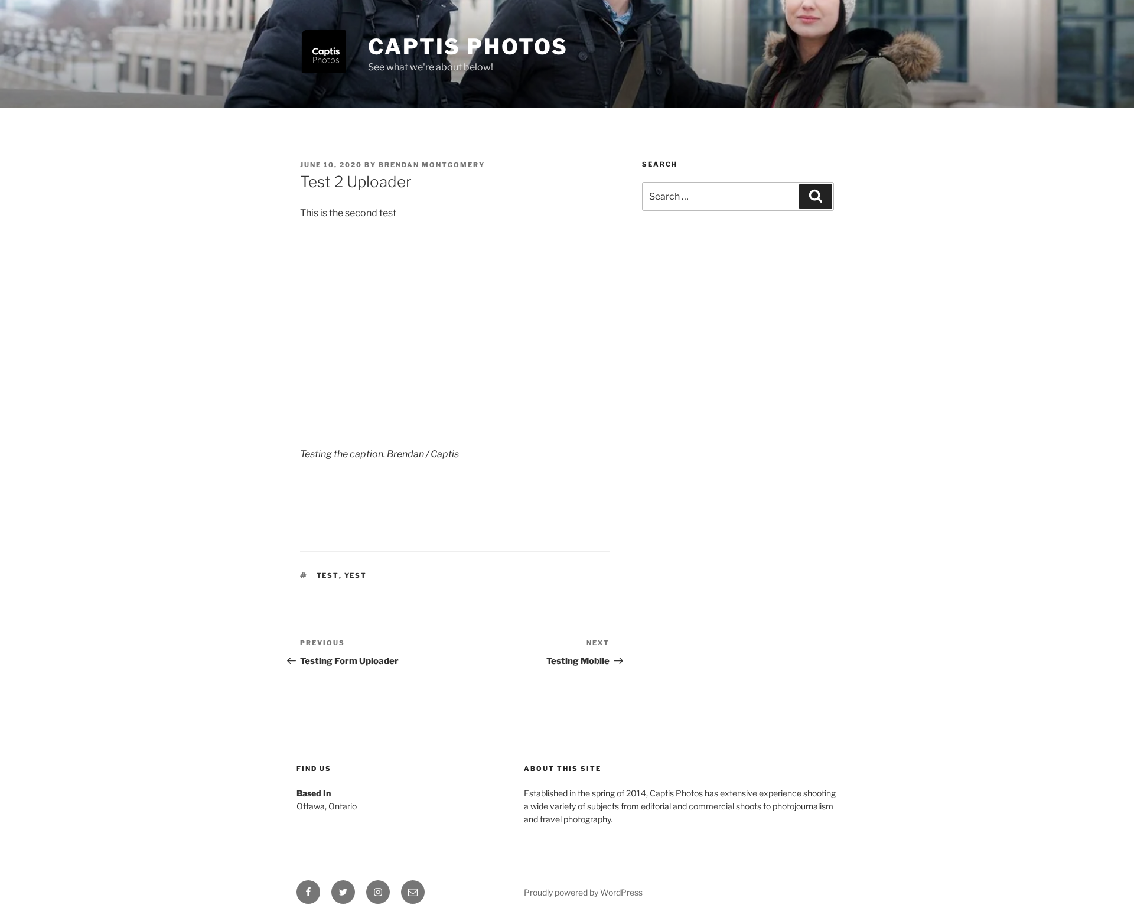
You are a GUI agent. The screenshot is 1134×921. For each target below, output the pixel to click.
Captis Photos (468, 47)
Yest (355, 575)
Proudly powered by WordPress (583, 892)
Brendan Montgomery (432, 165)
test (328, 575)
